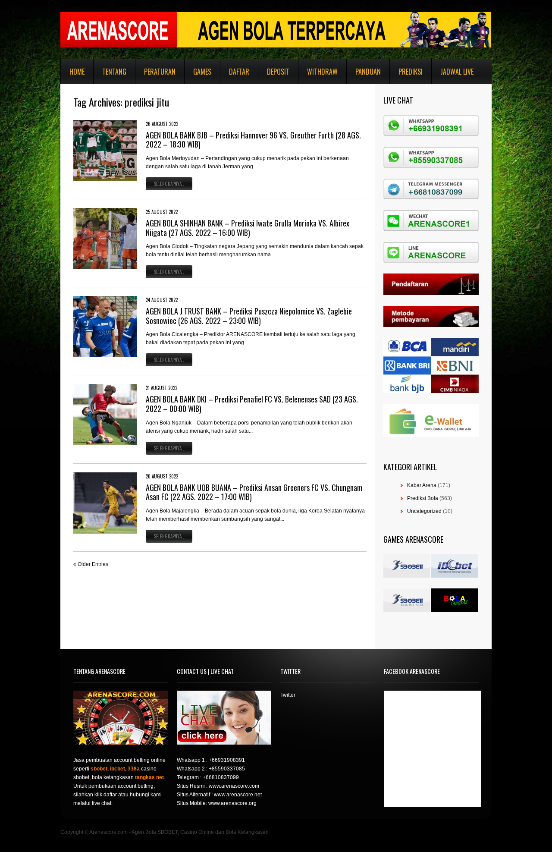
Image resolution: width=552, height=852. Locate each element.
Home (77, 71)
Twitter (287, 695)
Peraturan (160, 71)
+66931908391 (227, 760)
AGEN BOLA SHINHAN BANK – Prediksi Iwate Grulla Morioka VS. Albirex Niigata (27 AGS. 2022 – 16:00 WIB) (247, 227)
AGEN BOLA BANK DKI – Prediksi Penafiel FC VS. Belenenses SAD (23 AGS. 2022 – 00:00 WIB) (252, 403)
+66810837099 (221, 777)
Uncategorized (424, 511)
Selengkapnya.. (169, 183)
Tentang (114, 71)
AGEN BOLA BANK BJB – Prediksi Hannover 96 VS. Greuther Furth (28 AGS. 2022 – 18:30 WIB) (253, 139)
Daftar (239, 71)
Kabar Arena (421, 485)
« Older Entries (90, 564)
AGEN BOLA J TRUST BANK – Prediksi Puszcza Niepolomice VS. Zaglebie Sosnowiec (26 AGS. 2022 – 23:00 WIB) (249, 315)
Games (202, 71)
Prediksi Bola (422, 498)
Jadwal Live (457, 71)
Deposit (278, 71)
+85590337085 (227, 769)
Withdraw (322, 71)
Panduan (368, 71)
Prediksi (410, 71)
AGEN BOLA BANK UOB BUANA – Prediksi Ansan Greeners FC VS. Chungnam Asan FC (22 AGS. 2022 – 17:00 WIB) (254, 492)
